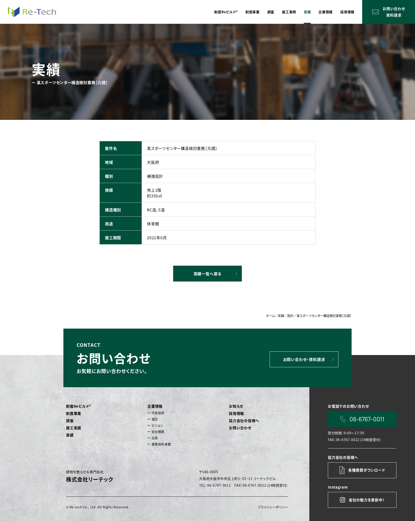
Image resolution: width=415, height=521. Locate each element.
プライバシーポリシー (273, 507)
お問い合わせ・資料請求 (304, 359)
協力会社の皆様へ (244, 420)
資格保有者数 (161, 444)
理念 (155, 419)
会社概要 (158, 431)
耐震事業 (73, 413)
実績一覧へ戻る (208, 273)
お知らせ (236, 406)
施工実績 (73, 427)
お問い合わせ (240, 427)
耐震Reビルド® (78, 406)
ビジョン (158, 425)
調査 (70, 420)
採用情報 (236, 413)
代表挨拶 (158, 413)
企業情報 (155, 406)
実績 (70, 434)
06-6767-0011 (366, 419)
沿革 (155, 437)
